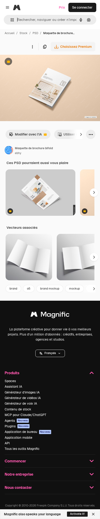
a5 (28, 288)
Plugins (17, 426)
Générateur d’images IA (22, 392)
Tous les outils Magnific (22, 449)
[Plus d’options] (32, 46)
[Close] (93, 514)
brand (13, 288)
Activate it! (77, 514)
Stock (23, 33)
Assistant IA (13, 386)
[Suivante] (81, 134)
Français (50, 353)
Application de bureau (27, 432)
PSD (35, 33)
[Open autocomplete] (10, 20)
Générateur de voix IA (21, 403)
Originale (30, 62)
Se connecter (82, 7)
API (7, 443)
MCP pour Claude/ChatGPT (25, 415)
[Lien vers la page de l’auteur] (9, 151)
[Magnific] (50, 315)
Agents (16, 421)
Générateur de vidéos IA (23, 398)
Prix (62, 7)
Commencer (15, 460)
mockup (74, 288)
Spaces (10, 381)
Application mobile (18, 437)
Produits (12, 372)
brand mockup (49, 288)
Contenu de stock (18, 409)
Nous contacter (18, 487)
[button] (50, 353)
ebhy (18, 153)
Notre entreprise (19, 474)
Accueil (9, 33)
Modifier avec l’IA (25, 135)
